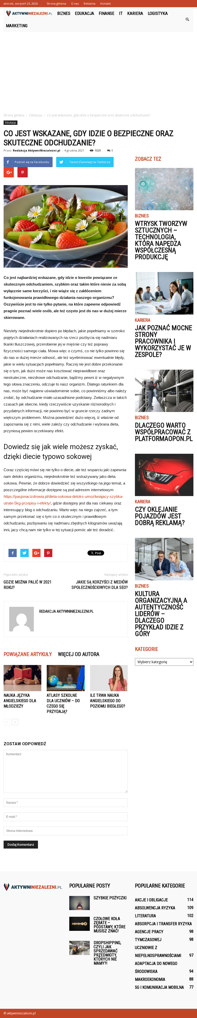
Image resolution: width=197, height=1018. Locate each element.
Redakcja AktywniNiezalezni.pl (36, 150)
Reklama (89, 3)
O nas (75, 3)
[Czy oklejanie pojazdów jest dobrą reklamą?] (164, 475)
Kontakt (105, 3)
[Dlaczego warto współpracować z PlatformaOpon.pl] (164, 391)
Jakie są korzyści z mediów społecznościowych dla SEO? (100, 585)
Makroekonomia (150, 979)
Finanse (106, 13)
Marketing (16, 25)
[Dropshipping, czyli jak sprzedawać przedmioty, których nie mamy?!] (79, 948)
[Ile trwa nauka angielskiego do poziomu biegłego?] (109, 678)
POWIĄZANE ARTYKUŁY (28, 654)
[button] (187, 19)
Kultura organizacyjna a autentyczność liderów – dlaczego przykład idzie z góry (161, 614)
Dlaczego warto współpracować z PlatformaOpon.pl (164, 431)
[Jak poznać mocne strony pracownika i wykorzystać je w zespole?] (164, 293)
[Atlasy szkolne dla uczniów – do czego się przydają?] (65, 678)
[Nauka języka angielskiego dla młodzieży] (22, 678)
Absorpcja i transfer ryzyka (163, 923)
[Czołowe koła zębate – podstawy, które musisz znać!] (79, 924)
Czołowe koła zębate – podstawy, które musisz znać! (109, 924)
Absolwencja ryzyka (155, 907)
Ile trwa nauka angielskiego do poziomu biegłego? (107, 701)
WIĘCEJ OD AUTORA (78, 654)
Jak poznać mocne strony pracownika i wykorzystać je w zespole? (163, 341)
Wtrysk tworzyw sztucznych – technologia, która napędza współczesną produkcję (161, 240)
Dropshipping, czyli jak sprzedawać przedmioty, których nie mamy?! (107, 953)
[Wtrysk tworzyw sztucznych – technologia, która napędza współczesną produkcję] (164, 189)
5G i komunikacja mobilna (159, 987)
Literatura (145, 915)
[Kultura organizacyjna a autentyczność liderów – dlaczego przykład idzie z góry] (164, 559)
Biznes (63, 13)
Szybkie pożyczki (110, 897)
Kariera (135, 13)
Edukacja (84, 13)
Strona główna (56, 3)
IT (121, 13)
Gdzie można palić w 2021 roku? (28, 585)
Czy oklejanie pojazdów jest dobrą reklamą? (160, 516)
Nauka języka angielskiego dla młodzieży (20, 701)
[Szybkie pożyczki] (79, 903)
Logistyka (158, 13)
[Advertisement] (98, 70)
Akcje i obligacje (151, 900)
